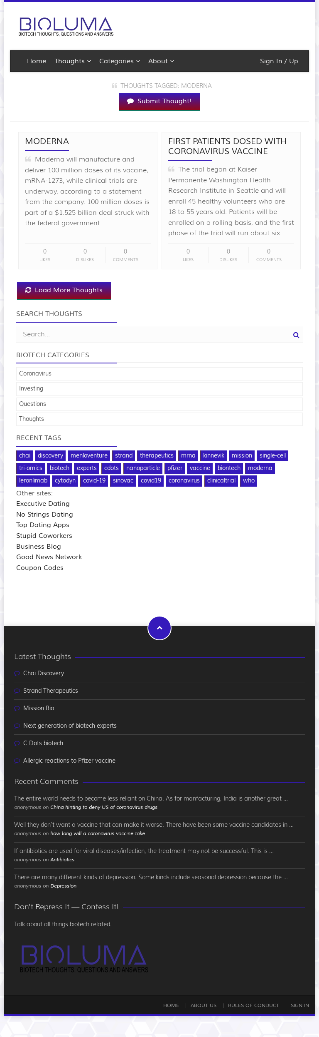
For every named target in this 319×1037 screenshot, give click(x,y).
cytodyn (65, 481)
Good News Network (49, 557)
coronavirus (184, 481)
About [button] (159, 61)
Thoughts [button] (70, 61)
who (249, 481)
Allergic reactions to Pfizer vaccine (69, 761)
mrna (188, 456)
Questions (32, 404)
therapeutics (157, 456)
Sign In (300, 1005)
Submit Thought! (163, 101)
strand (124, 456)
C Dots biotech (43, 743)
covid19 (151, 481)
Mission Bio (38, 708)
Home (36, 61)
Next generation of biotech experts (70, 726)
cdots (111, 468)
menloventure (89, 456)
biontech (229, 468)
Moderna (47, 141)
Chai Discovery (43, 673)
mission (242, 456)
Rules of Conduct (253, 1005)
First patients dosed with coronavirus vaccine (227, 146)
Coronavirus (35, 374)
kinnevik (213, 456)
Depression (63, 886)
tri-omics (30, 468)
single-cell (273, 456)
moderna (260, 468)
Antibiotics (62, 860)
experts (87, 468)
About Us (203, 1005)
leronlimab (33, 481)
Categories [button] (117, 61)
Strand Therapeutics (50, 691)
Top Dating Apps (42, 525)
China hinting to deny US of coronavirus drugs (103, 807)
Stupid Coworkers (44, 536)
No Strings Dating (44, 514)
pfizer (174, 468)
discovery (50, 456)
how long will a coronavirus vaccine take (97, 834)
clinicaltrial (221, 481)
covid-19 (94, 481)
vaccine (200, 468)
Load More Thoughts (68, 290)
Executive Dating (43, 504)
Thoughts (31, 419)
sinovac (123, 481)
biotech (59, 468)
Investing (31, 389)
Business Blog (38, 546)
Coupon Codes (40, 568)
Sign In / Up (279, 61)
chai (24, 456)
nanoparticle (143, 468)
